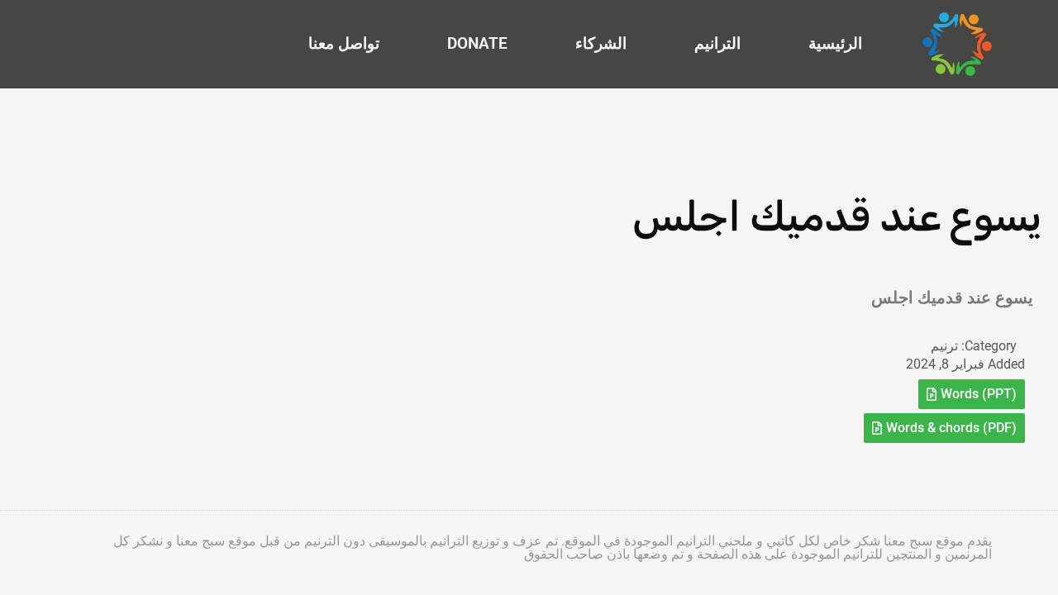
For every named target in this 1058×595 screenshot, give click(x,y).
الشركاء (601, 43)
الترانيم (717, 43)
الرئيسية (835, 43)
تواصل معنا (343, 43)
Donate (477, 43)
